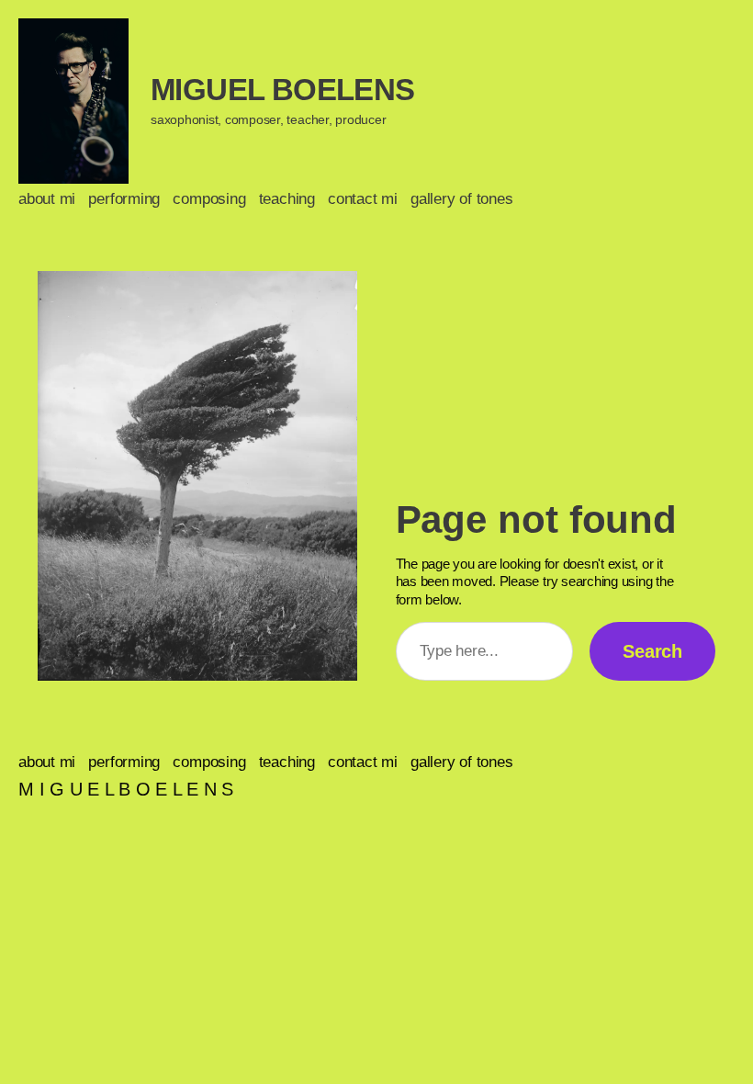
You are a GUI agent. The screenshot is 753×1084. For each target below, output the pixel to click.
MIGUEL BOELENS (283, 90)
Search (652, 651)
